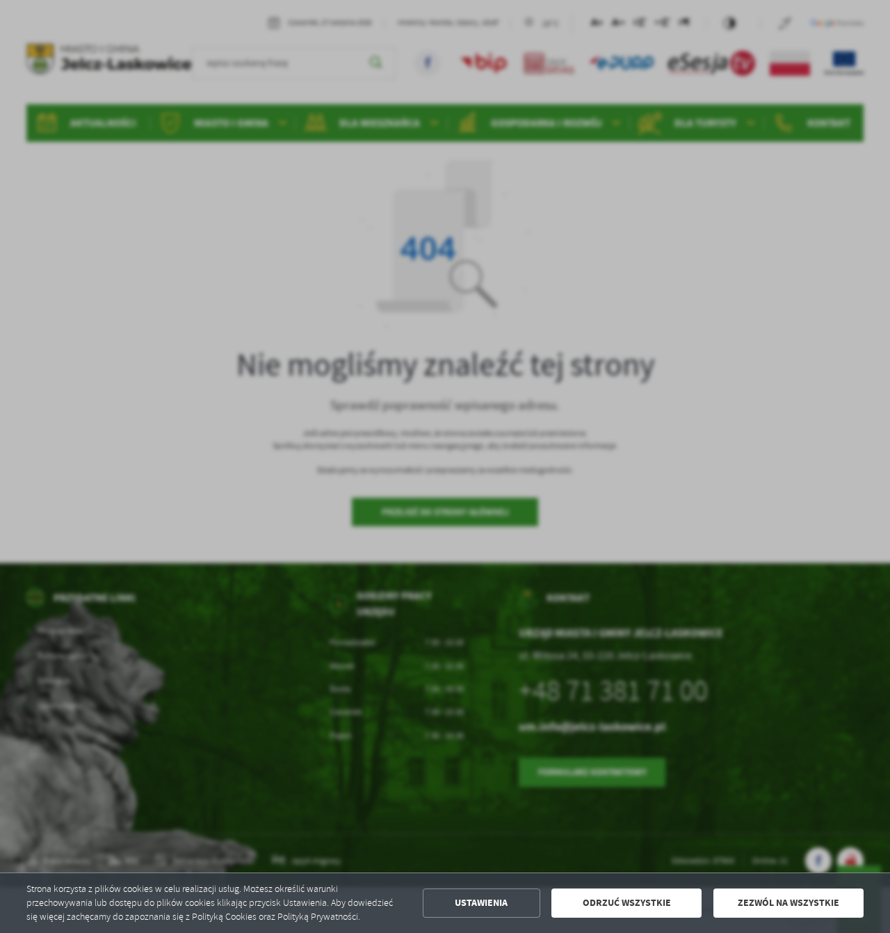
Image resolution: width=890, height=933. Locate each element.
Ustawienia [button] (481, 902)
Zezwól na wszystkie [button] (788, 902)
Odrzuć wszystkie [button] (627, 902)
